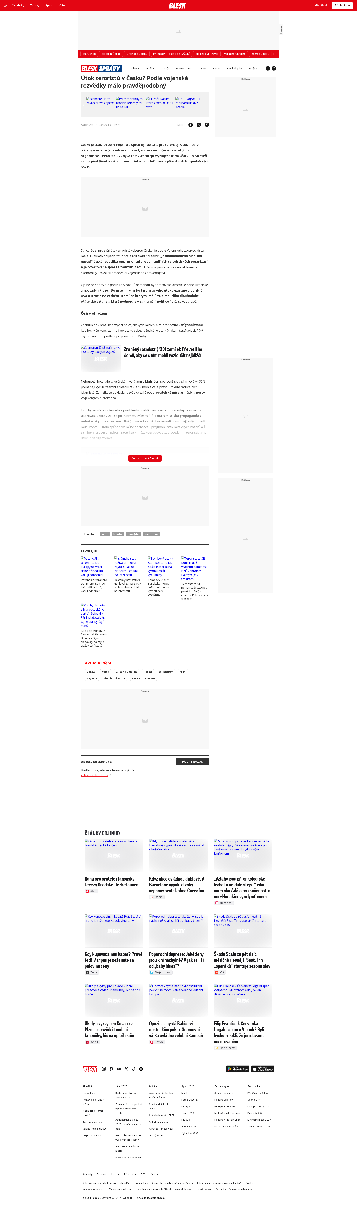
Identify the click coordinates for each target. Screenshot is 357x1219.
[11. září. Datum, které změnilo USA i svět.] (160, 107)
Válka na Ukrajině (126, 671)
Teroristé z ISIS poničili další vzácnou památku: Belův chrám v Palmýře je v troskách (194, 591)
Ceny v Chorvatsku (143, 678)
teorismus (151, 534)
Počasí (202, 68)
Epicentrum (183, 68)
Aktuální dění (98, 662)
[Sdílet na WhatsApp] (205, 125)
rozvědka (134, 534)
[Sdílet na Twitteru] (197, 125)
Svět (166, 68)
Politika (134, 68)
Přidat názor (192, 761)
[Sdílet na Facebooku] (189, 125)
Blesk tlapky (234, 68)
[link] (104, 1069)
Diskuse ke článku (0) (96, 762)
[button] (238, 1069)
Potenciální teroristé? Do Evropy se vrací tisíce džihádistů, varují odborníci (94, 585)
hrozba (117, 534)
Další (252, 68)
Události (151, 68)
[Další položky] (274, 54)
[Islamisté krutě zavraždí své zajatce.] (100, 103)
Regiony (92, 678)
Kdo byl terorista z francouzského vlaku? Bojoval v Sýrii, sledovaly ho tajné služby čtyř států (94, 638)
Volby (105, 671)
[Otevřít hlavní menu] (5, 5)
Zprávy (91, 671)
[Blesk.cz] (177, 6)
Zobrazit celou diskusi (94, 775)
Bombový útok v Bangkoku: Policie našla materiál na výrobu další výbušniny (159, 587)
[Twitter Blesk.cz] (274, 68)
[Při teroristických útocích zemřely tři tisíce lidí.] (130, 107)
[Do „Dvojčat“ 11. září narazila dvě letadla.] (189, 107)
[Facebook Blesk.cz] (268, 68)
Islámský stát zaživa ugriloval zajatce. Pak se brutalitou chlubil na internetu (127, 585)
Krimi (216, 68)
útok (105, 534)
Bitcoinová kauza (114, 678)
